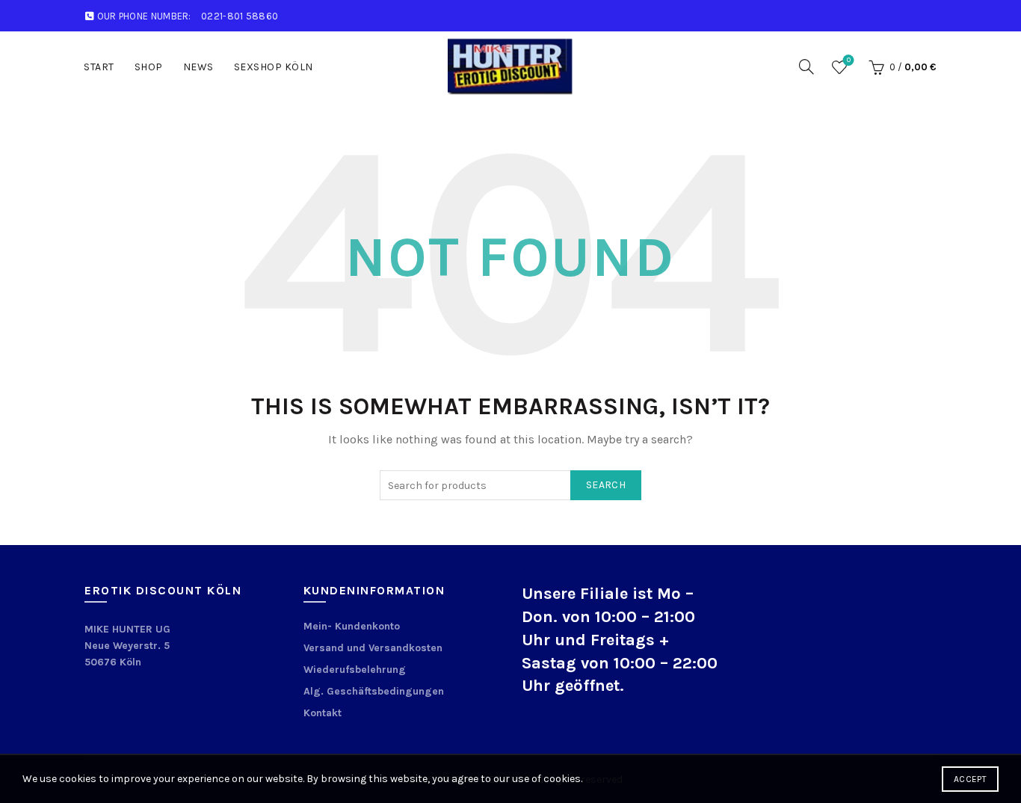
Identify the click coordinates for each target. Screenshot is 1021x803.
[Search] (806, 66)
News (198, 67)
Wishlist (849, 60)
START (99, 67)
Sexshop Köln (273, 67)
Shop (149, 67)
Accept (970, 779)
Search (606, 485)
